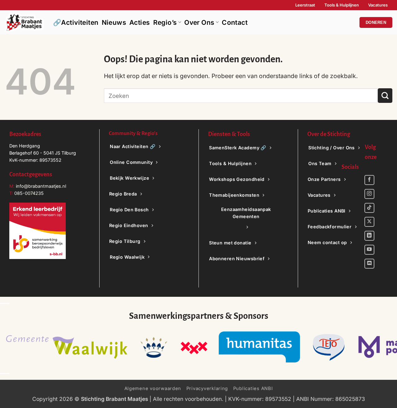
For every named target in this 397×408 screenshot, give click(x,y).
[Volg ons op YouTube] (369, 250)
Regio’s (165, 22)
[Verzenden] (385, 95)
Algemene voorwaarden (152, 388)
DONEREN (376, 22)
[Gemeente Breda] (194, 347)
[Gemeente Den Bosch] (153, 347)
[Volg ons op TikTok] (369, 208)
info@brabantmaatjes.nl (40, 186)
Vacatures (378, 4)
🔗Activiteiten (76, 22)
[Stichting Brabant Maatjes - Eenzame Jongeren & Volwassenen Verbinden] (24, 22)
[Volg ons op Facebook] (369, 180)
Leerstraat (305, 4)
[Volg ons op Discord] (369, 264)
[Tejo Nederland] (329, 347)
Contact (235, 22)
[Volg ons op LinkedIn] (369, 236)
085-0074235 (29, 193)
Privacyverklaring (207, 388)
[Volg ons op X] (369, 222)
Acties (139, 22)
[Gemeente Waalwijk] (66, 347)
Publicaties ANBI (253, 388)
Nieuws (114, 22)
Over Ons (199, 22)
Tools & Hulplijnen (341, 4)
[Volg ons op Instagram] (369, 194)
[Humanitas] (259, 347)
